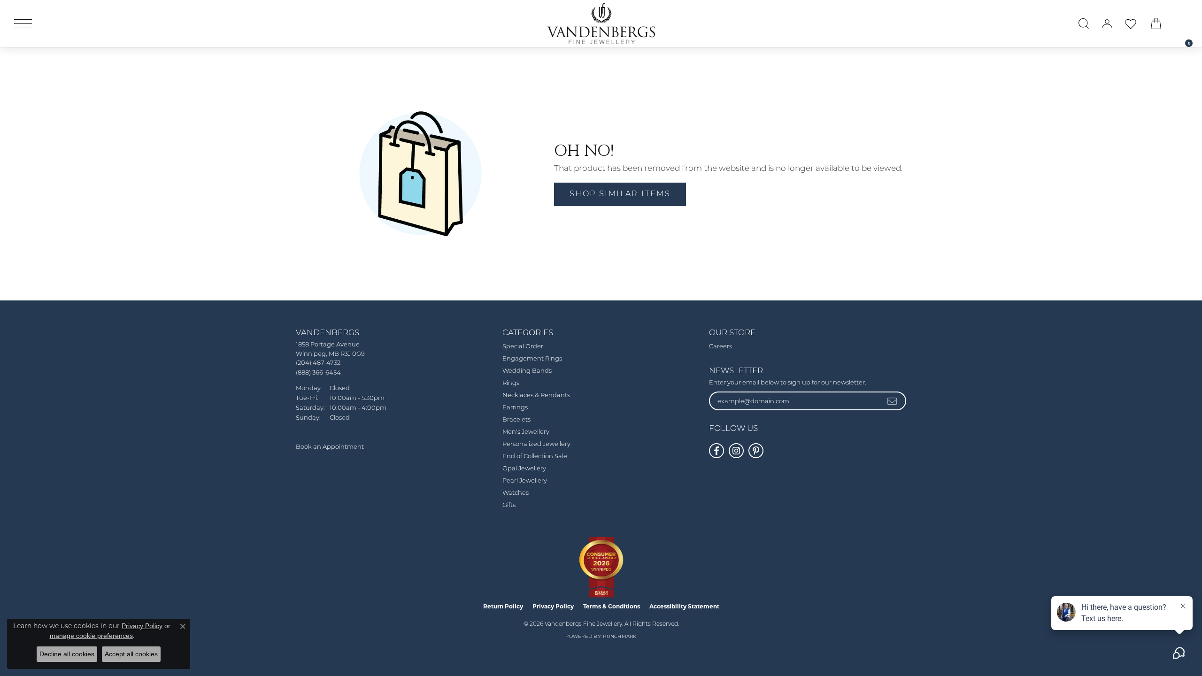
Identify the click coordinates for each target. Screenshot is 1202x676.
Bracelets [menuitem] (516, 420)
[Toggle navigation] (23, 24)
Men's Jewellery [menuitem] (525, 432)
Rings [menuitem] (510, 383)
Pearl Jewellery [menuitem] (524, 481)
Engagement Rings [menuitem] (532, 359)
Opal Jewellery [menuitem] (524, 469)
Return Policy (503, 606)
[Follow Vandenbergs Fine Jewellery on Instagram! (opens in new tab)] (736, 450)
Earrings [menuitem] (515, 408)
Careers (720, 347)
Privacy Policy (553, 606)
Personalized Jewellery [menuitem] (536, 444)
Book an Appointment (330, 447)
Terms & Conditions (611, 606)
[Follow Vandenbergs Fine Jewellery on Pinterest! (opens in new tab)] (755, 450)
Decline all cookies (66, 654)
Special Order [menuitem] (522, 347)
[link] (1184, 23)
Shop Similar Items (620, 194)
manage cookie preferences (91, 635)
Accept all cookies (131, 654)
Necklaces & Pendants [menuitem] (536, 395)
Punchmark (619, 636)
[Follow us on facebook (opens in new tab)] (716, 450)
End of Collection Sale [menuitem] (534, 456)
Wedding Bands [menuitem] (527, 371)
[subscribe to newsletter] (892, 400)
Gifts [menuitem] (509, 505)
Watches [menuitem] (515, 493)
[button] (1083, 23)
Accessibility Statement (684, 606)
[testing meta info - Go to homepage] (601, 23)
